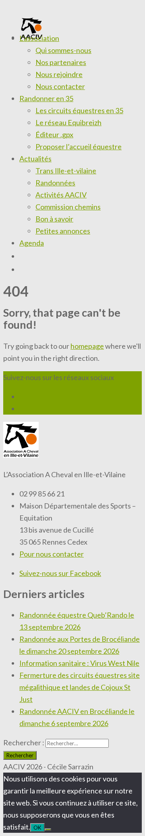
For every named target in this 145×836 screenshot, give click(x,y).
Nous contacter (60, 86)
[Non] (48, 829)
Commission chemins (68, 206)
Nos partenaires (60, 62)
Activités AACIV (61, 194)
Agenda (31, 242)
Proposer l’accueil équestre (78, 146)
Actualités (35, 158)
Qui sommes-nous (63, 50)
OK (37, 827)
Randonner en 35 (46, 98)
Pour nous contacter (51, 553)
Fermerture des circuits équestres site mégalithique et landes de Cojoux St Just (79, 687)
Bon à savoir (54, 218)
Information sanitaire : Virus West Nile (79, 663)
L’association (39, 38)
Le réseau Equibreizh (68, 122)
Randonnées (55, 182)
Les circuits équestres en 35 (79, 110)
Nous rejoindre (59, 74)
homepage (87, 346)
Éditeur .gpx (54, 134)
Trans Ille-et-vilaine (65, 170)
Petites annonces (62, 230)
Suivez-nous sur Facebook (60, 573)
